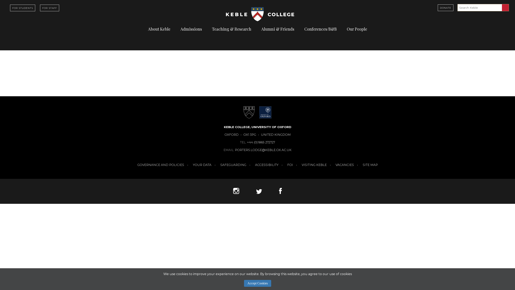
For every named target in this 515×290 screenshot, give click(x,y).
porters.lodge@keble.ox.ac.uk (263, 150)
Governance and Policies (160, 165)
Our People (357, 29)
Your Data (202, 165)
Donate (445, 7)
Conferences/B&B (320, 29)
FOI (290, 165)
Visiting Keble (314, 165)
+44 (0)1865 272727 (261, 142)
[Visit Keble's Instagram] (236, 193)
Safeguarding (233, 165)
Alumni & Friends (277, 29)
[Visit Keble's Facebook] (280, 193)
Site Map (370, 165)
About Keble (159, 29)
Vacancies (345, 165)
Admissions (191, 29)
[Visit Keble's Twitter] (259, 193)
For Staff (49, 7)
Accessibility (266, 165)
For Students (22, 7)
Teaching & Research (231, 29)
